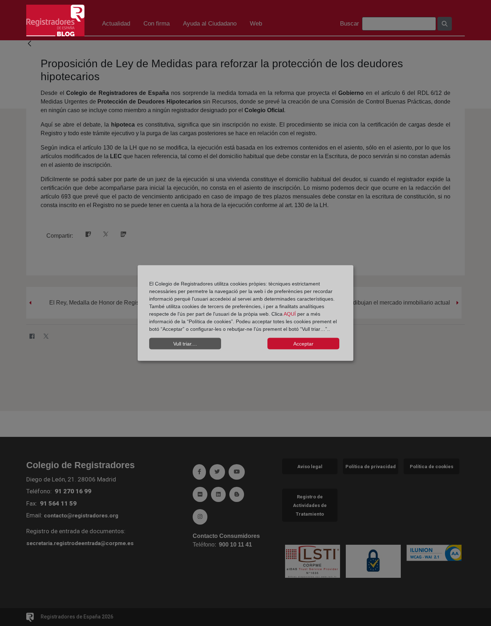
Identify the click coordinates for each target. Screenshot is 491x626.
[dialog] (245, 313)
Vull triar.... (185, 343)
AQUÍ (290, 314)
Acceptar (303, 343)
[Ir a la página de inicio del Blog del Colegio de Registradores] (55, 20)
